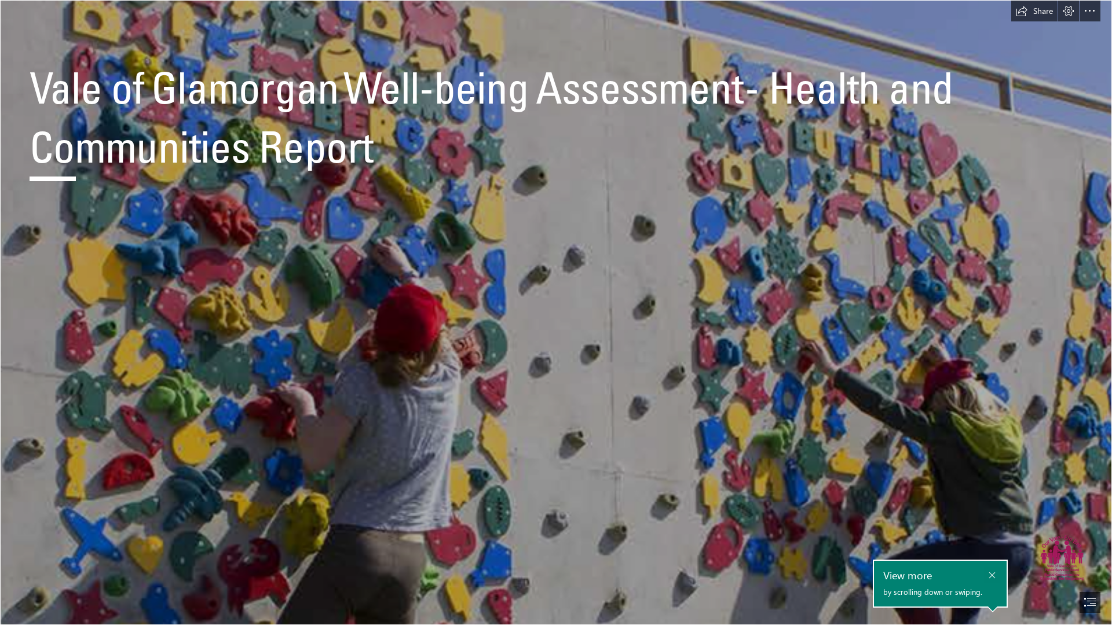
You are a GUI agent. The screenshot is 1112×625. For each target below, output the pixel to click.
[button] (1034, 11)
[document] (556, 312)
